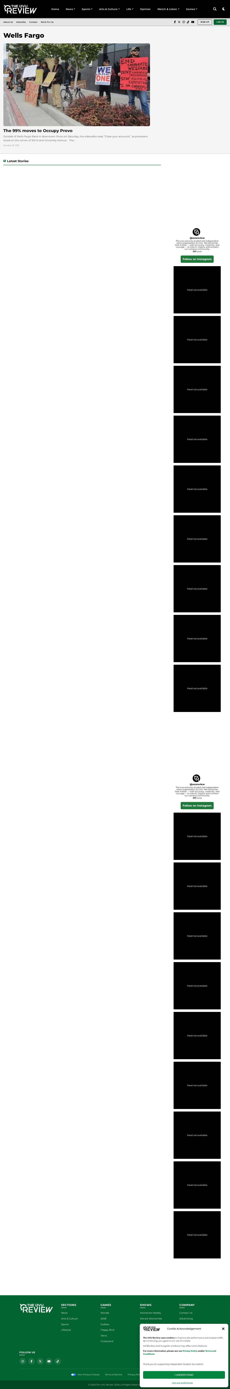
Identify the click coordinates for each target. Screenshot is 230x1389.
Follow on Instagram (197, 259)
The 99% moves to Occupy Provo (38, 130)
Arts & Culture (108, 9)
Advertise (21, 22)
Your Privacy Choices (88, 1374)
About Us (8, 22)
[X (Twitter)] (179, 22)
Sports (86, 9)
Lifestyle (66, 1329)
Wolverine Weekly (150, 1312)
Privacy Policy (135, 1374)
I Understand (184, 1374)
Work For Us (47, 22)
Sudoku (105, 1324)
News (69, 9)
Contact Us (185, 1312)
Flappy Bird (107, 1329)
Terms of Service (113, 1374)
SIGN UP (205, 22)
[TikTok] (188, 22)
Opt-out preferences (182, 1382)
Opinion (145, 9)
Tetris (104, 1335)
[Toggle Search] (214, 9)
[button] (223, 1328)
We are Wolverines (151, 1318)
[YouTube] (192, 22)
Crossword (107, 1341)
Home (55, 9)
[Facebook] (175, 22)
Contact (33, 22)
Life (128, 9)
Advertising (186, 1318)
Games (190, 9)
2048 (103, 1318)
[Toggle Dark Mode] (224, 9)
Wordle (105, 1312)
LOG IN (220, 22)
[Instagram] (184, 22)
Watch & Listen (167, 9)
